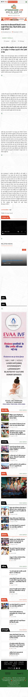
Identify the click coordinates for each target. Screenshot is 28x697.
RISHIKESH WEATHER (14, 673)
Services (14, 666)
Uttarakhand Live (6, 32)
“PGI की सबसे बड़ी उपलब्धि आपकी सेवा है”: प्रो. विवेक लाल (18, 572)
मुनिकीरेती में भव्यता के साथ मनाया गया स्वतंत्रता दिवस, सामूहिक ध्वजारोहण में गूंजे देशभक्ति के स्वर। (18, 432)
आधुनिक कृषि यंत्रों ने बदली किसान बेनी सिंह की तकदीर (17, 621)
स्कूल (10, 210)
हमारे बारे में (6, 662)
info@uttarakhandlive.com (18, 680)
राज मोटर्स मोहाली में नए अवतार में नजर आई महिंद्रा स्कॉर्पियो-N (17, 526)
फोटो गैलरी (15, 664)
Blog (6, 1)
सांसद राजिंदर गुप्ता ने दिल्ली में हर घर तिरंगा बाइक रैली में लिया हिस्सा (17, 519)
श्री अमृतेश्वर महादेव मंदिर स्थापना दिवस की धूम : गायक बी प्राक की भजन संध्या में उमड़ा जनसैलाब (17, 645)
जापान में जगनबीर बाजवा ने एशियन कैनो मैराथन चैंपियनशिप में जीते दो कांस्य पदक (17, 590)
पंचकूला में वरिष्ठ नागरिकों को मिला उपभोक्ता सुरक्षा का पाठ (17, 558)
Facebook (7, 41)
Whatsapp (21, 41)
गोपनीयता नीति (21, 662)
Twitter (14, 41)
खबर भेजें (15, 662)
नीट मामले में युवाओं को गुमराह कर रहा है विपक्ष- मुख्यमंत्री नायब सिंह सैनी (17, 550)
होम (3, 2)
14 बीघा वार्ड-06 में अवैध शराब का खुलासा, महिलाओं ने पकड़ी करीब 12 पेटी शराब (17, 457)
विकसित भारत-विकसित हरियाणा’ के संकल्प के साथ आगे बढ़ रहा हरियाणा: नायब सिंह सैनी (17, 541)
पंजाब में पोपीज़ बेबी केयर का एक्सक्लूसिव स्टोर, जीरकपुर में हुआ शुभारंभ (17, 613)
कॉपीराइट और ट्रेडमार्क (8, 664)
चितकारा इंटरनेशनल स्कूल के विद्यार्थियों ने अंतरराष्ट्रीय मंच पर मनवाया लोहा (11, 261)
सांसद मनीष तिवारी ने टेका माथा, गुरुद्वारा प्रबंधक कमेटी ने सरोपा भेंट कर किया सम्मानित (17, 636)
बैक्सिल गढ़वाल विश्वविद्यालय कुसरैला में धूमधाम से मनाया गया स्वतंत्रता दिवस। (17, 416)
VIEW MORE (22, 410)
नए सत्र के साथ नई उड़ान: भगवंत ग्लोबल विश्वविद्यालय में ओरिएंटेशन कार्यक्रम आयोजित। (17, 448)
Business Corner (12, 2)
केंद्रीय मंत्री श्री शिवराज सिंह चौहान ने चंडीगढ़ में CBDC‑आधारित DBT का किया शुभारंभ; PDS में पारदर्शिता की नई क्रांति (18, 510)
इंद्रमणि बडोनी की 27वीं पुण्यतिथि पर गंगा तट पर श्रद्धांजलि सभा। (18, 465)
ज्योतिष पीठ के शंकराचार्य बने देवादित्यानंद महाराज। (16, 653)
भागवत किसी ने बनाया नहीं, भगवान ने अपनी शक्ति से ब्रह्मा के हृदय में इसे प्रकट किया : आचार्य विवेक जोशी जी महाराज (18, 581)
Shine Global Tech (17, 686)
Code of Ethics (21, 664)
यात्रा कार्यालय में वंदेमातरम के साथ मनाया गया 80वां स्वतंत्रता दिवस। (17, 424)
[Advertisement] (14, 282)
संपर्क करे (11, 662)
